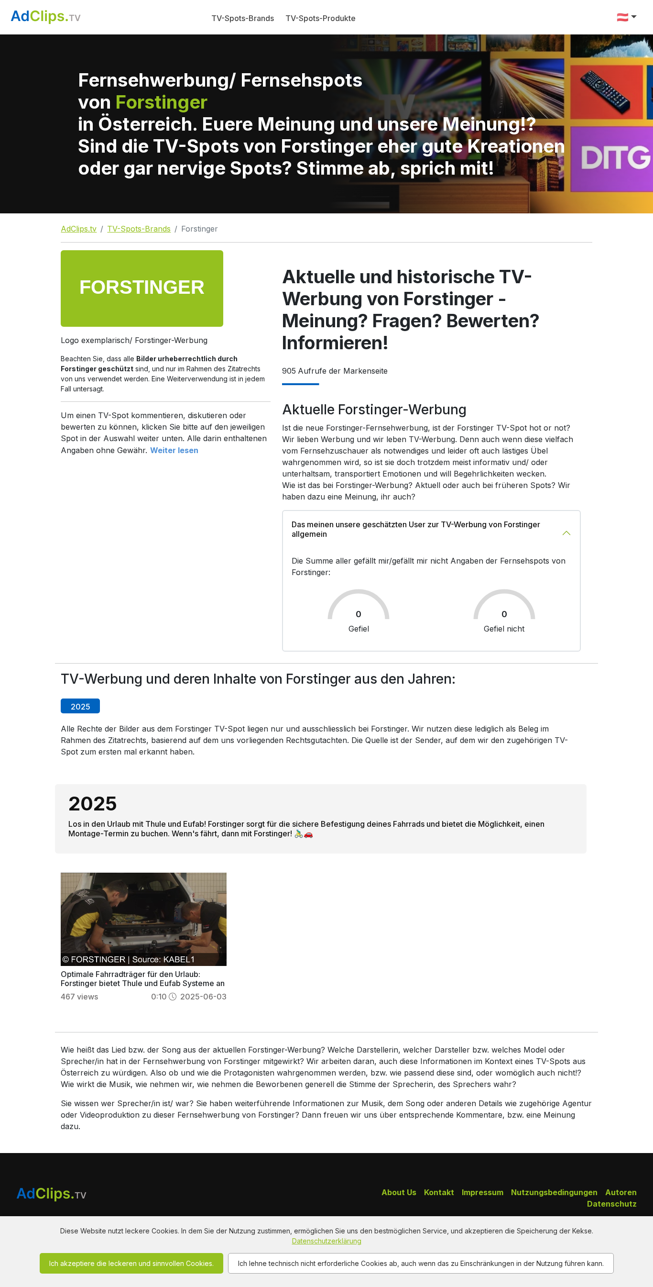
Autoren (621, 1192)
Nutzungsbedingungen (554, 1192)
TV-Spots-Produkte (320, 18)
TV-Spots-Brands (242, 18)
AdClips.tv (79, 228)
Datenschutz (612, 1204)
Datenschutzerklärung (326, 1241)
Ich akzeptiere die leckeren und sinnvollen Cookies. (131, 1263)
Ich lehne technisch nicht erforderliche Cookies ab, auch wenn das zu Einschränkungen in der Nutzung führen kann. (421, 1263)
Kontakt (439, 1192)
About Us (398, 1192)
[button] (627, 17)
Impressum (482, 1192)
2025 (80, 706)
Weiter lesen (174, 450)
